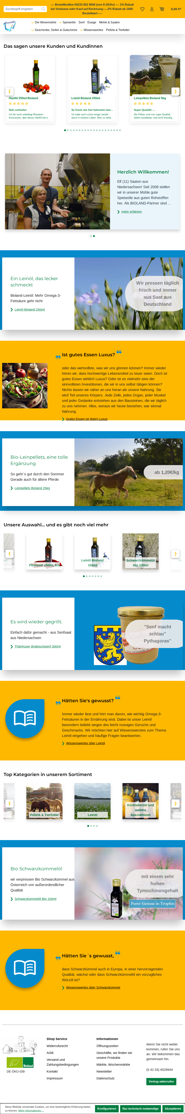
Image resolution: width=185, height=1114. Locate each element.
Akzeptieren (173, 1108)
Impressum (55, 1078)
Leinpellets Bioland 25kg (32, 488)
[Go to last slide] (9, 91)
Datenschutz (105, 1078)
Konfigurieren (106, 1108)
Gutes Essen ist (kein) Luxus (86, 419)
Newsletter (104, 1071)
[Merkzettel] (142, 9)
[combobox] (22, 9)
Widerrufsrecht (57, 1046)
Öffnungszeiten (107, 1046)
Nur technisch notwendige (140, 1108)
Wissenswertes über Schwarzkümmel (93, 987)
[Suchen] (43, 9)
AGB (50, 1053)
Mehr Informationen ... (31, 1110)
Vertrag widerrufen (161, 1081)
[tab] (65, 130)
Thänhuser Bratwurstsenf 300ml (38, 646)
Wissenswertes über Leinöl (85, 743)
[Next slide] (175, 91)
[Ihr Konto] (151, 9)
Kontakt (52, 1071)
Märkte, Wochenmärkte (113, 1064)
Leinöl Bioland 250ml (30, 309)
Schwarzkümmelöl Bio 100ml (35, 899)
